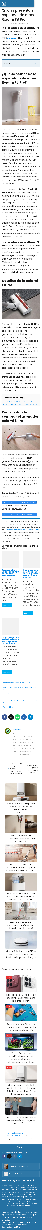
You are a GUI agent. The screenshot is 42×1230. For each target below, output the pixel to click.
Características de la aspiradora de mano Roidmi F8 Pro (19, 688)
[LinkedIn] (24, 717)
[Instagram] (14, 1156)
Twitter (36, 530)
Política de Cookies (19, 1224)
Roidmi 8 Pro (8, 707)
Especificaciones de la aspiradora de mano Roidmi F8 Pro (20, 695)
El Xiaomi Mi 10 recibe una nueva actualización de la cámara (16, 769)
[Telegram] (30, 717)
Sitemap (14, 1222)
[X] (11, 717)
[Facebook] (4, 717)
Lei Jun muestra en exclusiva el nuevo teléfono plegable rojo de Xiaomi (10, 640)
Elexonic (17, 729)
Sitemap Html (14, 1227)
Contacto (22, 1222)
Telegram (9, 530)
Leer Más (6, 605)
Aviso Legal (6, 1222)
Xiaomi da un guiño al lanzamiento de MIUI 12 (32, 769)
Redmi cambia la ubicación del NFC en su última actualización (10, 573)
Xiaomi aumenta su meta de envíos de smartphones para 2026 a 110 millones (31, 574)
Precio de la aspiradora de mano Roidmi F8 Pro (20, 701)
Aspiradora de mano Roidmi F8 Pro (16, 683)
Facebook (27, 530)
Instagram (18, 530)
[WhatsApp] (17, 717)
